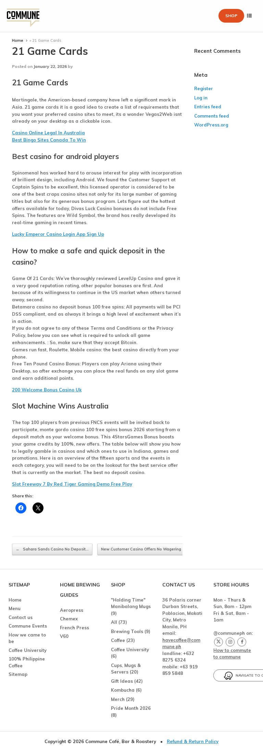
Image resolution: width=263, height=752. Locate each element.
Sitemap (18, 674)
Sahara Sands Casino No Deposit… (52, 549)
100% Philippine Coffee (27, 662)
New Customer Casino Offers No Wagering (144, 549)
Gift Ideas (122, 681)
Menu (15, 608)
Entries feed (207, 106)
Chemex (69, 618)
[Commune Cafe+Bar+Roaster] (23, 16)
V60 (64, 636)
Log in (201, 97)
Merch (118, 699)
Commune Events (28, 626)
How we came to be (27, 638)
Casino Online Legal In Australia (48, 132)
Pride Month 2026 (131, 708)
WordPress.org (211, 125)
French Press (74, 627)
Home (17, 40)
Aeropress (71, 610)
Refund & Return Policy (192, 741)
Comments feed (211, 116)
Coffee (118, 640)
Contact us (21, 617)
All (114, 622)
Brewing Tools (127, 631)
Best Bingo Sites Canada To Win (49, 140)
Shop (231, 15)
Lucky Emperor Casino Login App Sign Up (58, 234)
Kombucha (123, 690)
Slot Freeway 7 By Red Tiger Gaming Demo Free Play (72, 484)
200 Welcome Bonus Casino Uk (47, 389)
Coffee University (28, 650)
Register (203, 88)
